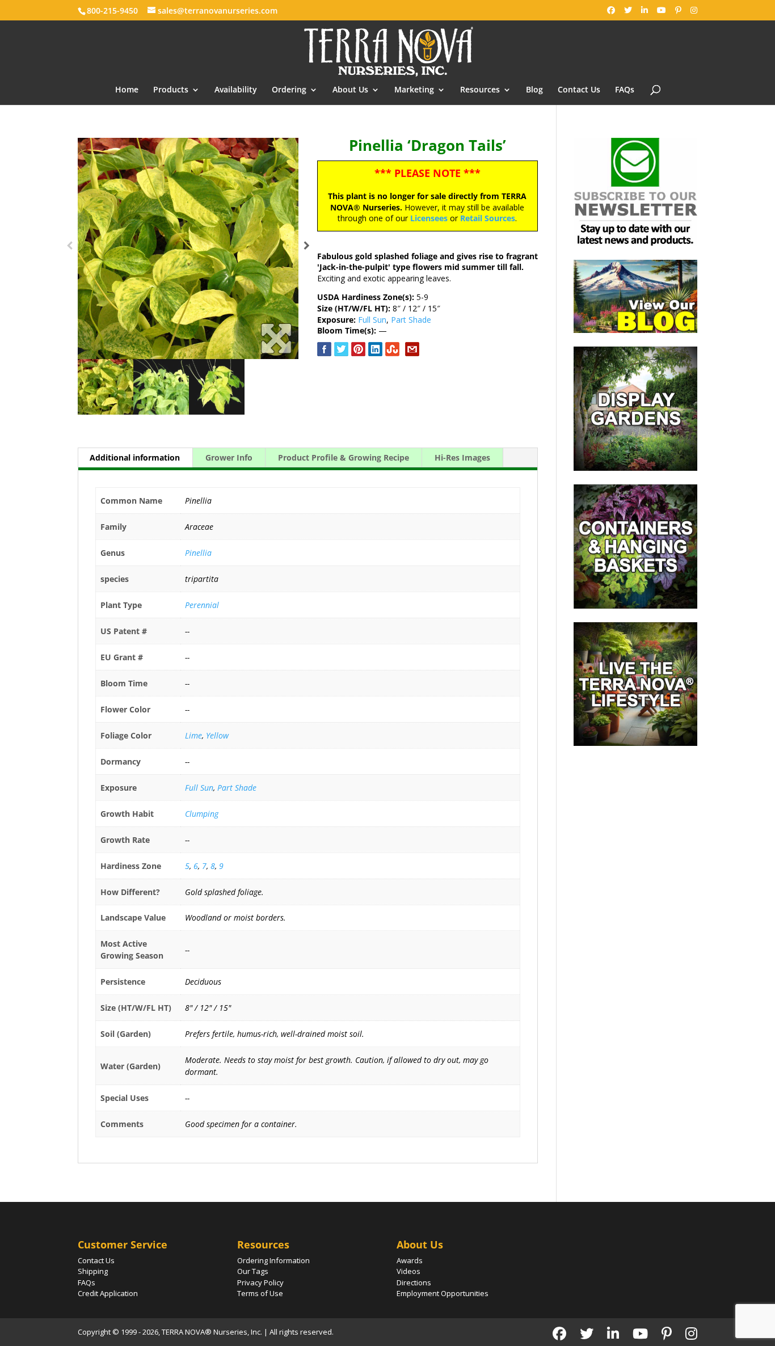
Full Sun (372, 319)
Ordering (289, 90)
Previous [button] (69, 248)
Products (170, 90)
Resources (480, 90)
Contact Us (579, 90)
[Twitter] (628, 10)
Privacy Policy (260, 1282)
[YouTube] (661, 10)
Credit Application (108, 1293)
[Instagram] (693, 10)
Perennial (202, 605)
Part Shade (411, 319)
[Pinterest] (678, 10)
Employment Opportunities (442, 1293)
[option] (188, 248)
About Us (350, 90)
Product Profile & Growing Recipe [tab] (343, 457)
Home (126, 90)
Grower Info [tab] (228, 457)
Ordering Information (273, 1260)
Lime (193, 735)
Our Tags (252, 1271)
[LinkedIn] (644, 10)
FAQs (624, 90)
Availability (235, 90)
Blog (534, 90)
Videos (408, 1271)
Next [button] (306, 248)
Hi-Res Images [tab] (462, 457)
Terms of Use (260, 1293)
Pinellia (198, 552)
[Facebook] (611, 10)
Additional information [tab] (135, 457)
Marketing (414, 90)
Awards (410, 1260)
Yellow (217, 735)
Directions (414, 1282)
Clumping (201, 813)
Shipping (93, 1271)
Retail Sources (487, 218)
